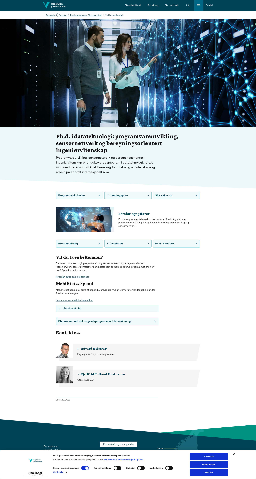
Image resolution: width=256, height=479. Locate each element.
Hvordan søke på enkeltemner (72, 276)
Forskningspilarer (134, 214)
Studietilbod (133, 5)
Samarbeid (172, 5)
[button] (188, 5)
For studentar (51, 446)
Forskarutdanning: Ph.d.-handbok (86, 15)
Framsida (50, 15)
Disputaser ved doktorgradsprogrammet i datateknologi (95, 321)
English (209, 5)
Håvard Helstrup (94, 348)
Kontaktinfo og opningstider (118, 444)
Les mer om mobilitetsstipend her (74, 300)
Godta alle (209, 457)
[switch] (117, 468)
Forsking (153, 5)
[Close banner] (234, 454)
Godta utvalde (208, 464)
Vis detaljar (58, 472)
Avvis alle (208, 472)
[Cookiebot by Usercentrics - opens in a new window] (35, 474)
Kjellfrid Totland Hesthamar (103, 374)
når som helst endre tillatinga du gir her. (124, 459)
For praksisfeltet (52, 450)
